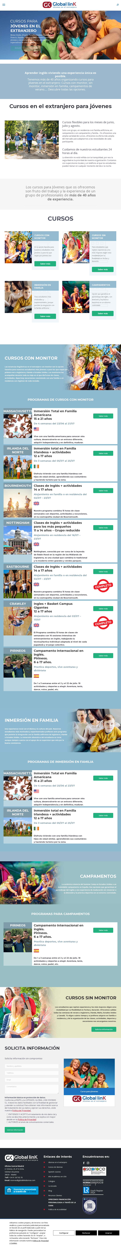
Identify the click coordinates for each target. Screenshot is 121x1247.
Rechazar (86, 1233)
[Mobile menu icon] (3, 4)
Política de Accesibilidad (57, 1209)
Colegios (51, 1181)
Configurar (63, 1233)
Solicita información (104, 1029)
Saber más (45, 263)
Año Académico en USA (57, 1176)
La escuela (52, 1186)
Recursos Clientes (55, 1195)
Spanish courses (54, 1172)
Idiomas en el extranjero (57, 1162)
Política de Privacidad (21, 1110)
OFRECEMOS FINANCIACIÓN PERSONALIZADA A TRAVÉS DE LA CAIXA (62, 1202)
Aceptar (108, 1233)
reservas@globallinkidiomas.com (22, 1180)
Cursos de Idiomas (55, 1167)
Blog (50, 1191)
